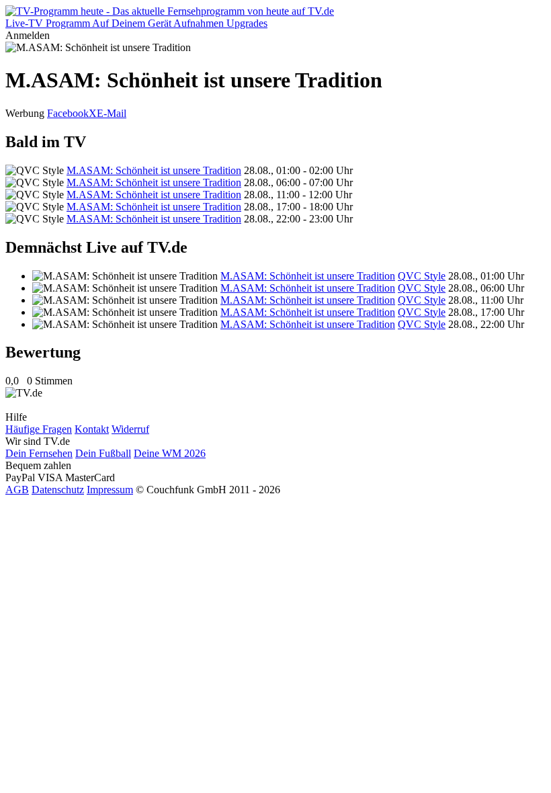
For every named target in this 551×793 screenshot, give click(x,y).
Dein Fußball (103, 453)
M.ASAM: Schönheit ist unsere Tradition (154, 170)
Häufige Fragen (38, 429)
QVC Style (422, 276)
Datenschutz (58, 489)
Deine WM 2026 (170, 453)
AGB (17, 489)
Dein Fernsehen (39, 453)
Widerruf (130, 429)
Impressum (110, 489)
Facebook (68, 113)
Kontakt (92, 429)
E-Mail (111, 113)
